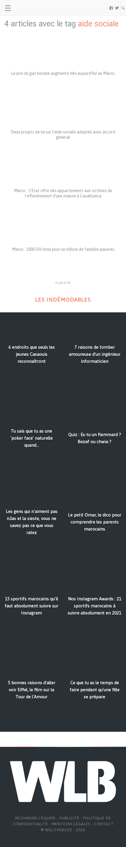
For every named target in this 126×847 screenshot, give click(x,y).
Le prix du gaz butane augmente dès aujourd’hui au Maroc (63, 73)
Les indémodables (63, 299)
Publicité (69, 818)
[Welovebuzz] (27, 8)
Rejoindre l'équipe (35, 818)
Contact (104, 824)
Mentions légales (71, 824)
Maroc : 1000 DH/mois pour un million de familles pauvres (63, 249)
